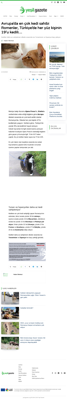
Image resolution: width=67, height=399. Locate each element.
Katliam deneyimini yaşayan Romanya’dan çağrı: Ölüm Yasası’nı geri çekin (32, 295)
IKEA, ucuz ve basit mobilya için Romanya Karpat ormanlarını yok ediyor (32, 325)
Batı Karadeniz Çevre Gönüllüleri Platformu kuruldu (55, 114)
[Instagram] (55, 2)
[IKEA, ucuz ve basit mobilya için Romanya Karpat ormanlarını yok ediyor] (10, 328)
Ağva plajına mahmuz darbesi (55, 97)
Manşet (34, 74)
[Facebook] (52, 2)
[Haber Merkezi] (2, 41)
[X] (61, 2)
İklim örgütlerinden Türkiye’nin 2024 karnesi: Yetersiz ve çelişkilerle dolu (56, 76)
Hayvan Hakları (42, 74)
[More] (41, 79)
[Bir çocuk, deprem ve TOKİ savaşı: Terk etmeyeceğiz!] (57, 57)
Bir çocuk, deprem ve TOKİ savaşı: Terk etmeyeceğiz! (56, 66)
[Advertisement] (27, 96)
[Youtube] (64, 2)
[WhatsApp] (21, 79)
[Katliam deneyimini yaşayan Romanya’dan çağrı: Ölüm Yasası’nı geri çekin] (10, 298)
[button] (1, 2)
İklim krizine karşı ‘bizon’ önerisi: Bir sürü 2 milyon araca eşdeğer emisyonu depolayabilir (32, 340)
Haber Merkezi (9, 41)
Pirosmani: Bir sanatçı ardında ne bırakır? (56, 105)
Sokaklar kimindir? (26, 308)
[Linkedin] (37, 79)
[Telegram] (58, 2)
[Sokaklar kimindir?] (10, 313)
